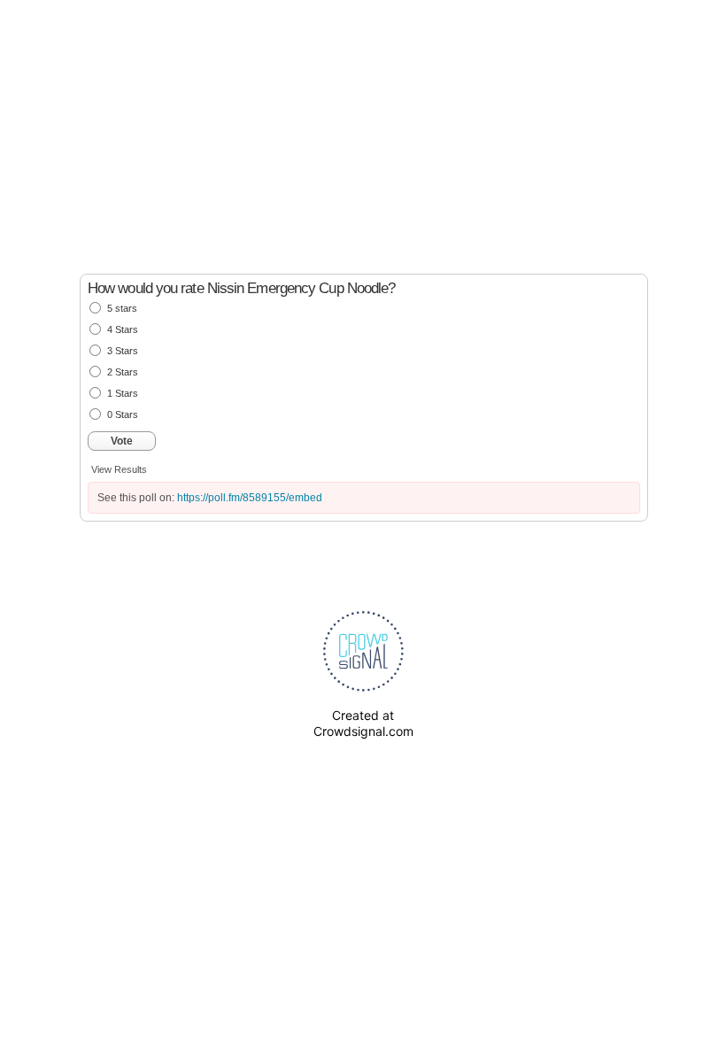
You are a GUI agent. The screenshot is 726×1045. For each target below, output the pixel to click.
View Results (119, 469)
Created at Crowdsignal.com (363, 723)
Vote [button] (122, 441)
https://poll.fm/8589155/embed (249, 498)
